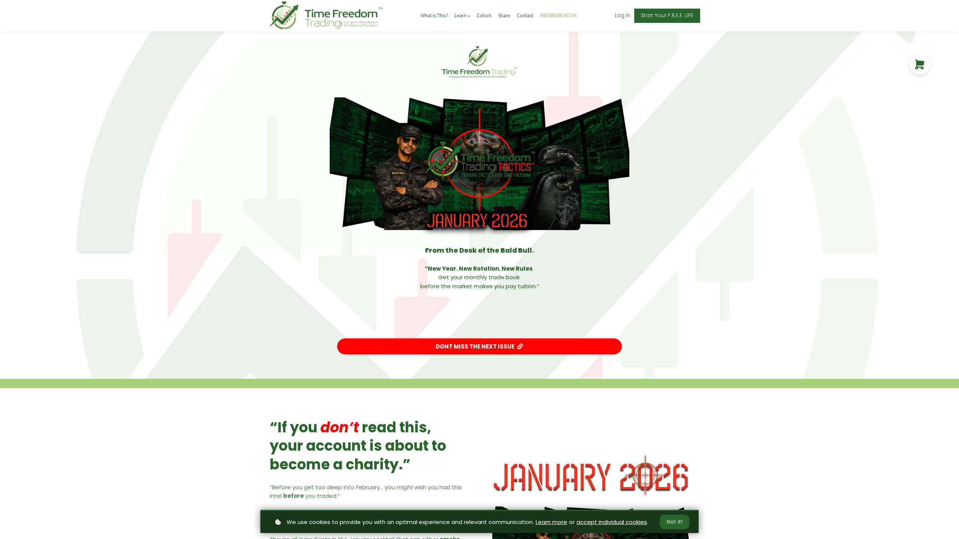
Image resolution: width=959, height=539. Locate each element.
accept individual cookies (612, 522)
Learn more (551, 522)
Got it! (674, 522)
